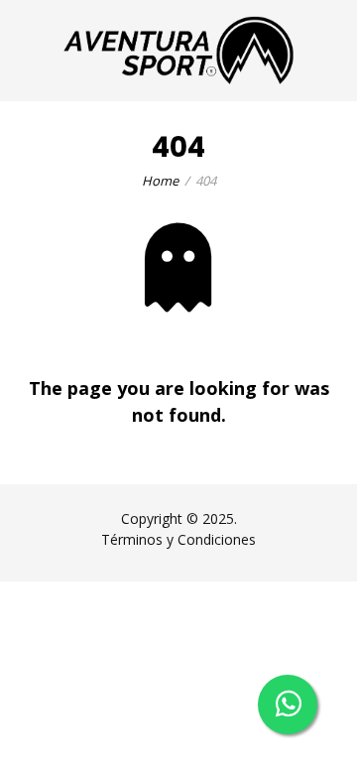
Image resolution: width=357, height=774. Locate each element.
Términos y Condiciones (178, 539)
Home (160, 181)
